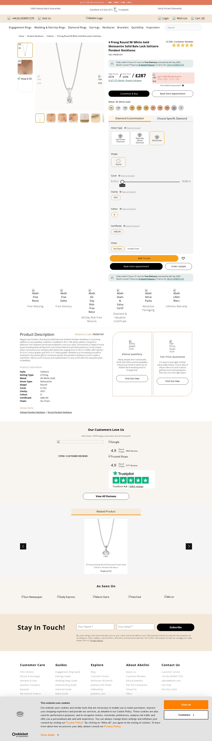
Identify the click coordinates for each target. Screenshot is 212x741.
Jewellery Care (98, 693)
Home (21, 36)
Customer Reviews (135, 676)
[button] (150, 107)
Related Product (106, 511)
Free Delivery (27, 671)
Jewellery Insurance (30, 684)
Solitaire (50, 36)
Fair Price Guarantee (136, 684)
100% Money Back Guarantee (45, 8)
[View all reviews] (182, 45)
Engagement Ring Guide (67, 671)
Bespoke (24, 689)
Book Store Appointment (172, 93)
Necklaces (108, 27)
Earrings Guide (63, 676)
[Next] (189, 546)
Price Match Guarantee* (170, 85)
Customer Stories (100, 676)
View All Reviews (106, 496)
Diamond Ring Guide (66, 684)
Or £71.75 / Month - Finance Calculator (125, 80)
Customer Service (171, 671)
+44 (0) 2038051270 (175, 65)
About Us (131, 671)
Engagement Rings (20, 27)
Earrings (94, 27)
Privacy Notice (96, 640)
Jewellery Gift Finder (101, 684)
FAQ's (129, 693)
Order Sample (178, 266)
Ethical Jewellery (134, 680)
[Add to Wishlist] (183, 258)
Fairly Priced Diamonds (170, 8)
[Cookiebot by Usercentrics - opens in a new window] (20, 735)
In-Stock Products (146, 65)
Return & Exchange (30, 676)
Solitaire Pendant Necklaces (32, 412)
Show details (48, 735)
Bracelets (123, 27)
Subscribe (176, 627)
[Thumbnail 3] (25, 84)
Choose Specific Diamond (172, 118)
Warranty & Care (28, 680)
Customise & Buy (129, 93)
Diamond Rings (77, 27)
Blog (93, 671)
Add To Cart (144, 258)
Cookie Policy (75, 722)
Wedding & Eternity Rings (49, 27)
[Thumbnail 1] (25, 50)
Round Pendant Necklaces (60, 412)
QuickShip (137, 27)
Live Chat (166, 684)
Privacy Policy (112, 726)
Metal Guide (61, 693)
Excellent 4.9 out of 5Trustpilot (109, 9)
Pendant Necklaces (35, 36)
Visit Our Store (169, 689)
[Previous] (23, 546)
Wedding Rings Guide (66, 680)
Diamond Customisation (129, 118)
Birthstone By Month (102, 680)
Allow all (186, 704)
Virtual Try (131, 689)
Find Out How (132, 378)
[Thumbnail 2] (25, 67)
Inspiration (153, 27)
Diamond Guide (63, 689)
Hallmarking (97, 689)
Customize (184, 714)
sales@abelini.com (171, 680)
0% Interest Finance (30, 693)
